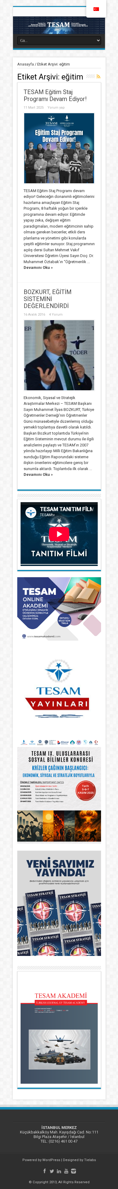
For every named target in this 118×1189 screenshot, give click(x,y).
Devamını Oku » (38, 267)
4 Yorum (56, 315)
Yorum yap (56, 108)
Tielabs (90, 1160)
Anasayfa (25, 64)
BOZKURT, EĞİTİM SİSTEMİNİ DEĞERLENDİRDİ (47, 299)
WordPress (51, 1160)
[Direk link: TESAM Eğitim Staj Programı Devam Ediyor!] (59, 148)
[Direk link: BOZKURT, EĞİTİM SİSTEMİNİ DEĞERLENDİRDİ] (59, 355)
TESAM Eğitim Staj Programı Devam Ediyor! (55, 96)
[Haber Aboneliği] (98, 76)
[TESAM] (59, 25)
